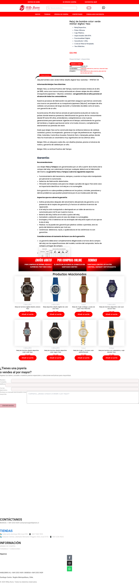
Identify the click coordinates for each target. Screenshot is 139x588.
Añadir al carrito (76, 64)
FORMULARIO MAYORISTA (95, 14)
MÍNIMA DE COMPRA (61, 14)
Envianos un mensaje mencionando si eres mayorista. (13, 393)
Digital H (96, 68)
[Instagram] (69, 563)
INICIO (37, 14)
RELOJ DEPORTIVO (85, 71)
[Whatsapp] (69, 568)
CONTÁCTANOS (77, 14)
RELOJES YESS (88, 73)
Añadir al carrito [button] (27, 314)
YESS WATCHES (104, 68)
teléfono (2, 384)
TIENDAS (47, 14)
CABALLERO (83, 68)
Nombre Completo (3, 381)
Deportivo (90, 68)
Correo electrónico (3, 389)
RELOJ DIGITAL (95, 71)
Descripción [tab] (45, 75)
